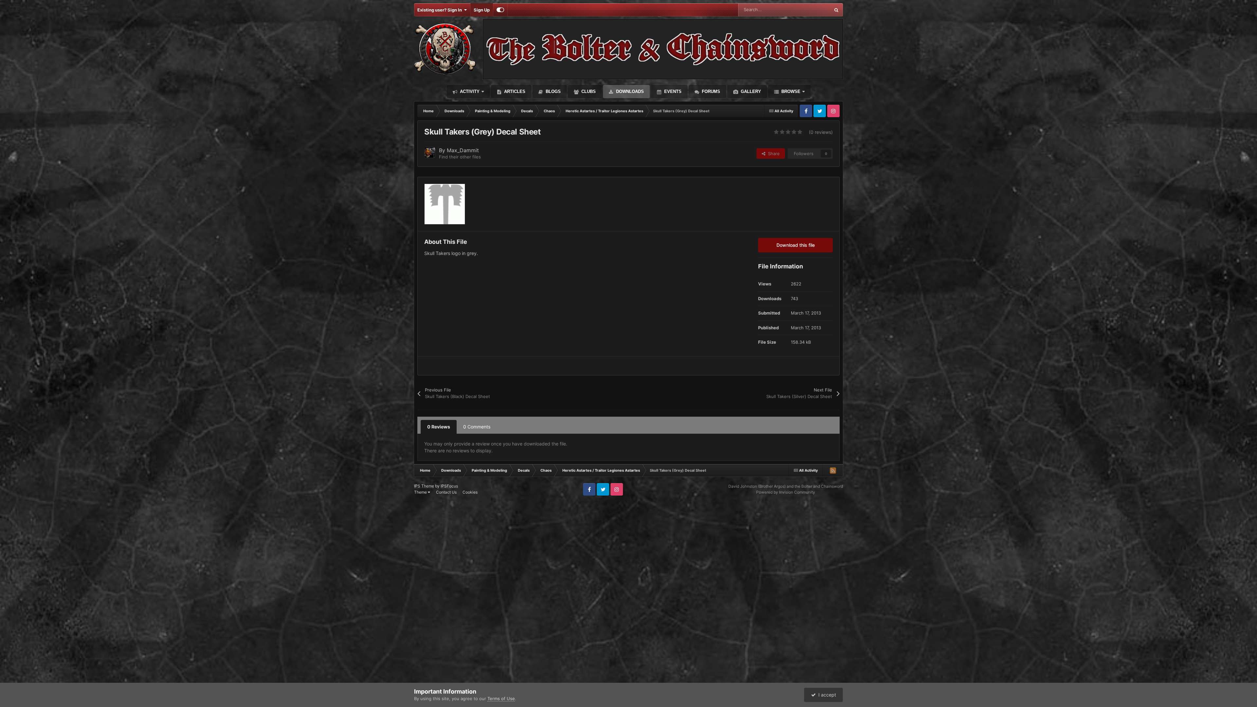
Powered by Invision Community (785, 492)
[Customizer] (500, 9)
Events (672, 91)
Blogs (552, 91)
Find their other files (460, 156)
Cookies (470, 492)
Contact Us (446, 492)
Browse (790, 91)
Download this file (795, 245)
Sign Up (482, 9)
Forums (710, 91)
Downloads (629, 91)
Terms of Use (501, 698)
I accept (826, 695)
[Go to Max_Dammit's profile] (429, 152)
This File (813, 9)
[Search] (836, 9)
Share (772, 153)
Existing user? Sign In (440, 9)
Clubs (588, 91)
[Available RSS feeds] (833, 470)
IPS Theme (424, 485)
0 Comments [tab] (476, 426)
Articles (514, 91)
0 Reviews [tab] (438, 426)
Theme (421, 492)
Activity (469, 91)
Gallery (750, 91)
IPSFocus (449, 485)
